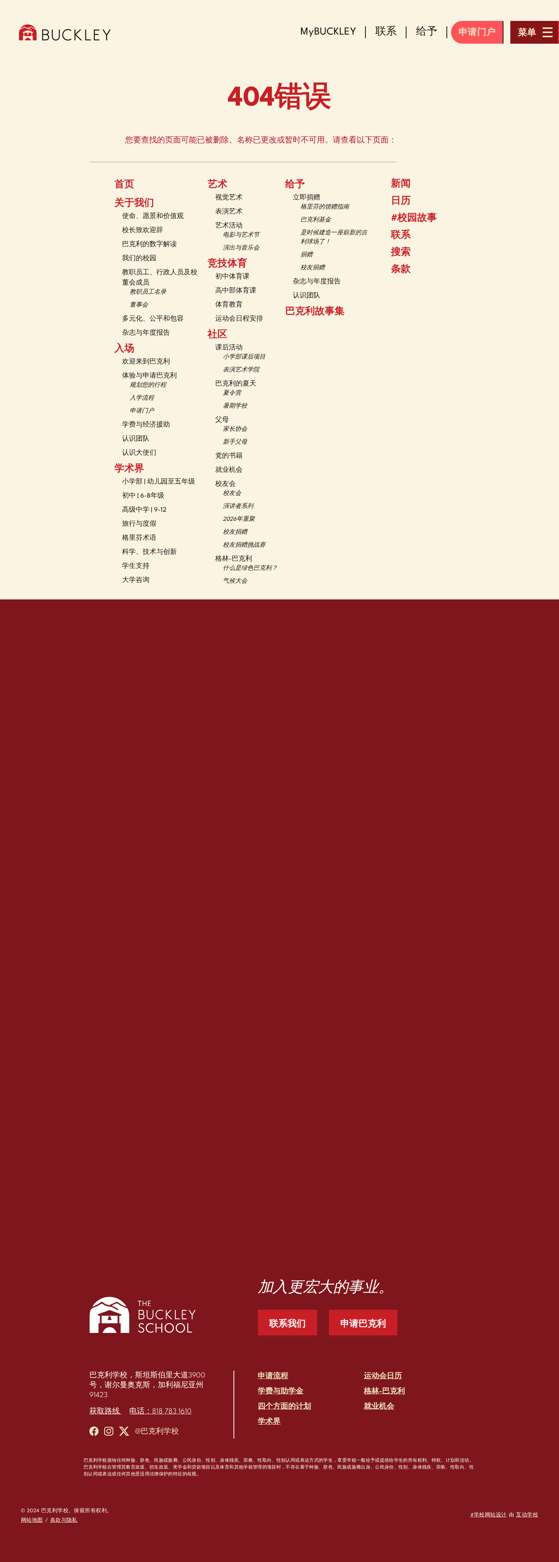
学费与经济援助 (146, 425)
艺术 (217, 185)
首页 (124, 185)
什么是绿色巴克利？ (250, 568)
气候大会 (235, 581)
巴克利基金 (315, 220)
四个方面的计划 (284, 1406)
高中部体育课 (235, 291)
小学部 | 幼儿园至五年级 (158, 482)
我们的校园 (139, 258)
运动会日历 (383, 1376)
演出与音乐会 (241, 248)
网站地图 (32, 1520)
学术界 (129, 469)
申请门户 (142, 411)
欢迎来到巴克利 (146, 362)
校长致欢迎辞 (142, 230)
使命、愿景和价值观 (153, 216)
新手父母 (235, 442)
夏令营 (232, 393)
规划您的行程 (148, 385)
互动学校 (527, 1515)
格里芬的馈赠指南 (324, 207)
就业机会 (229, 470)
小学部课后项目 (244, 357)
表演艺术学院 (241, 370)
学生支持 (135, 566)
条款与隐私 (64, 1520)
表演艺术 (229, 212)
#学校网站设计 (488, 1515)
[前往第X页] (124, 1433)
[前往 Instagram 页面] (108, 1433)
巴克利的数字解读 (149, 244)
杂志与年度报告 (146, 333)
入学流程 (142, 398)
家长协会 (235, 429)
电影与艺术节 (241, 235)
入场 (124, 349)
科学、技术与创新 (149, 552)
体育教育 (229, 305)
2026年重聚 (239, 519)
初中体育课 (232, 277)
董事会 (139, 305)
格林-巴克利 (233, 559)
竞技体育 (227, 264)
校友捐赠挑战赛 (244, 545)
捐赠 (306, 255)
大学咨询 (135, 580)
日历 (401, 201)
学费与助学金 (280, 1391)
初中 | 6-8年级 (143, 496)
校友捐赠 (235, 532)
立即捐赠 (306, 197)
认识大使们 (139, 453)
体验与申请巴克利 (149, 376)
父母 (222, 420)
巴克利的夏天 (235, 384)
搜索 (401, 252)
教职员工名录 (148, 292)
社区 (217, 335)
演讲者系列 (238, 506)
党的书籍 (229, 456)
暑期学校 (235, 406)
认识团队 (135, 439)
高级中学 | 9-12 (144, 510)
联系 (401, 235)
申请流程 (273, 1376)
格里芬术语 (139, 538)
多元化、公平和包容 (153, 319)
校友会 (225, 484)
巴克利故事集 (315, 311)
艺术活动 (229, 226)
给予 (295, 185)
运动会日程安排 (239, 319)
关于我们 (134, 203)
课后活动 (229, 348)
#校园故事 (414, 218)
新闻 (401, 184)
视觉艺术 (229, 197)
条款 (401, 269)
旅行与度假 (139, 524)
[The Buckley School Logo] (65, 32)
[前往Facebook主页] (93, 1433)
